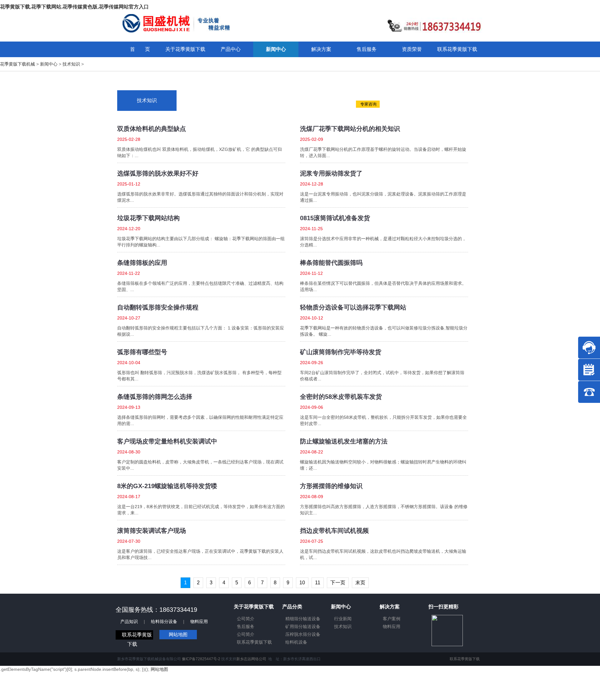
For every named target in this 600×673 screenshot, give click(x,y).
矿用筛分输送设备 (302, 626)
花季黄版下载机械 (17, 64)
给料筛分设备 (164, 621)
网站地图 (178, 634)
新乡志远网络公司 (251, 659)
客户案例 (391, 618)
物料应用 (199, 621)
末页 (360, 582)
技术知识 (71, 64)
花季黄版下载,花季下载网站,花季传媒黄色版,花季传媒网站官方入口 (74, 6)
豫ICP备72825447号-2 (201, 659)
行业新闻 (343, 618)
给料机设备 (296, 642)
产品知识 (129, 621)
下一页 (337, 582)
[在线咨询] (589, 348)
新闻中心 (49, 64)
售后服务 (245, 626)
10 (302, 582)
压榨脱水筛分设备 (302, 634)
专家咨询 (368, 104)
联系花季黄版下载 (254, 642)
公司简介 (245, 618)
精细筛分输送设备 (302, 618)
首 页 (140, 49)
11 (317, 582)
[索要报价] (589, 370)
